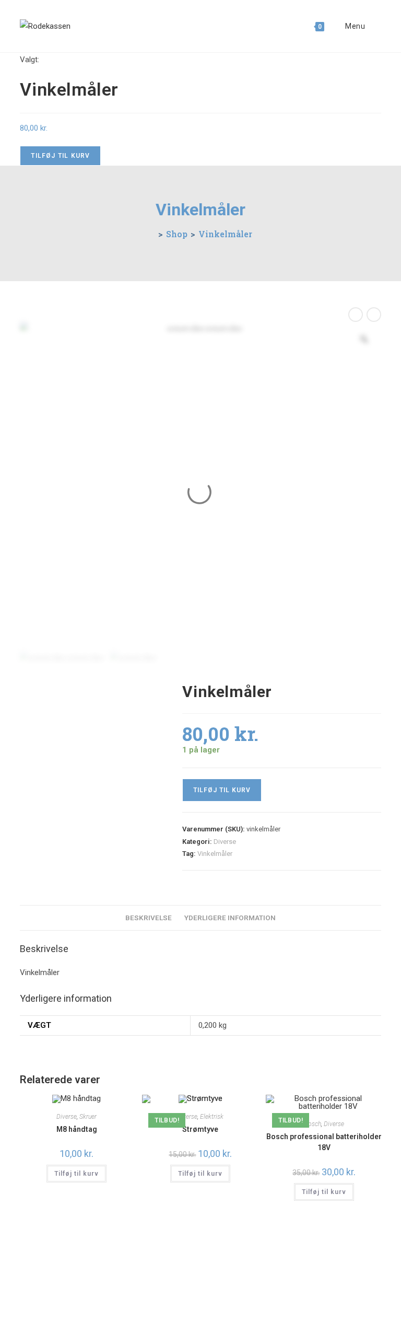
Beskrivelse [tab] (148, 917)
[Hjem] (152, 233)
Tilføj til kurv (60, 155)
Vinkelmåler (225, 233)
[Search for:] (374, 26)
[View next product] (374, 314)
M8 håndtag (76, 1129)
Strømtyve (200, 1129)
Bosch (312, 1124)
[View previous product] (355, 314)
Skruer (88, 1116)
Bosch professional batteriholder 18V (324, 1142)
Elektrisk (211, 1116)
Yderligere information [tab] (230, 917)
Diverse (225, 841)
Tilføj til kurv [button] (76, 1173)
